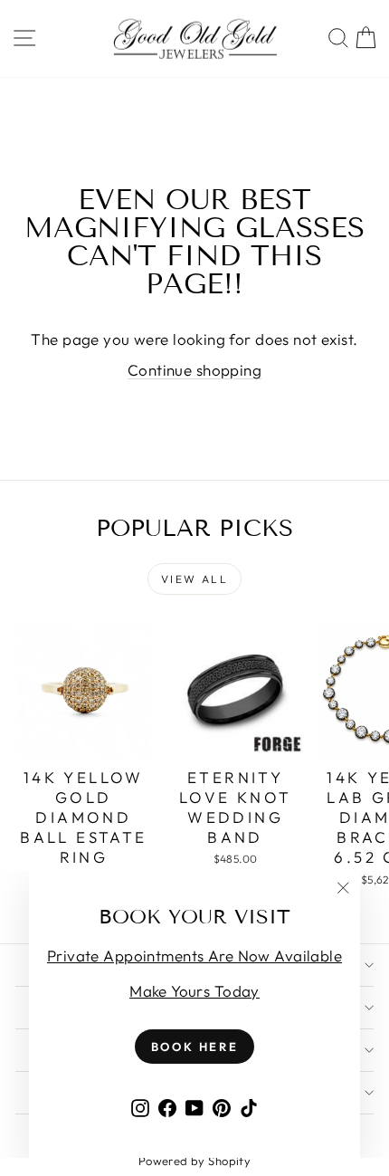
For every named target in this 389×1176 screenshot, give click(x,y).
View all (194, 579)
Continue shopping (194, 369)
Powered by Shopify (194, 1160)
